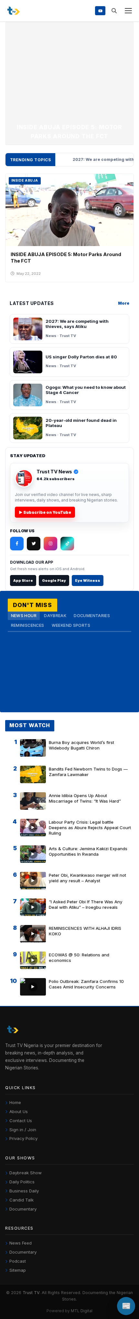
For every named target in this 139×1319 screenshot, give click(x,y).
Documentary (23, 1209)
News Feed (20, 1243)
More (123, 303)
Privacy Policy (23, 1138)
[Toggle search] (114, 11)
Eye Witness (87, 580)
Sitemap (17, 1270)
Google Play (54, 580)
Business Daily (24, 1190)
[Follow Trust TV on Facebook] (17, 543)
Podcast (17, 1261)
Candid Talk (21, 1199)
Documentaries (92, 615)
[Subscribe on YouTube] (100, 10)
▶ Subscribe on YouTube (45, 512)
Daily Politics (22, 1181)
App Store (23, 580)
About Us (18, 1111)
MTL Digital (81, 1310)
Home (15, 1102)
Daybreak (55, 615)
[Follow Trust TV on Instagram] (50, 543)
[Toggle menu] (128, 11)
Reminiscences (27, 625)
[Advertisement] (69, 74)
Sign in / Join (22, 1129)
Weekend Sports (71, 625)
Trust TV (31, 1292)
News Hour (24, 615)
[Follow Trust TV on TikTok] (67, 543)
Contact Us (20, 1120)
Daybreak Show (25, 1172)
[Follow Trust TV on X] (33, 543)
